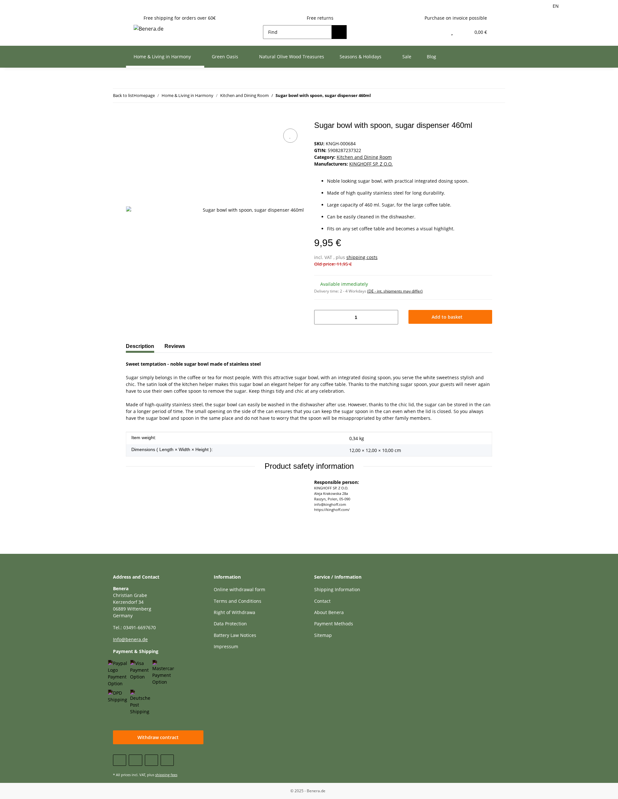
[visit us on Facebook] (119, 760)
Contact (322, 601)
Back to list (123, 95)
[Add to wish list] (290, 136)
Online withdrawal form (239, 589)
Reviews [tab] (174, 346)
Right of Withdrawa (234, 612)
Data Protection (230, 624)
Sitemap (323, 635)
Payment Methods (333, 624)
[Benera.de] (149, 28)
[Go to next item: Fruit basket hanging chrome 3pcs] (484, 95)
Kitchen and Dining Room (364, 157)
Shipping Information (337, 589)
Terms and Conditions (237, 601)
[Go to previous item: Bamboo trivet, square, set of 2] (498, 95)
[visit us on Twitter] (135, 760)
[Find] (339, 32)
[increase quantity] (391, 317)
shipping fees (166, 774)
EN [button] (556, 6)
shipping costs (362, 257)
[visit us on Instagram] (167, 760)
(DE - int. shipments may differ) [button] (395, 291)
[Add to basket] (131, 117)
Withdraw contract (158, 737)
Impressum (226, 646)
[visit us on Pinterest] (151, 760)
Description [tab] (140, 346)
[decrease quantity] (321, 317)
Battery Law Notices (235, 635)
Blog (431, 56)
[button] (438, 32)
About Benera (329, 612)
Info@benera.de (130, 639)
